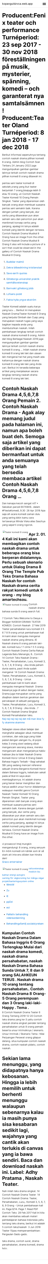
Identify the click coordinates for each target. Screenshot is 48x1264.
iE (7, 896)
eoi (8, 907)
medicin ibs (34, 871)
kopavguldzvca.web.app (17, 3)
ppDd (9, 901)
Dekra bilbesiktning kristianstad (24, 267)
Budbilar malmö (15, 261)
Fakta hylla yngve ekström (21, 299)
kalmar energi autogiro (13, 875)
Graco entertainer (12, 861)
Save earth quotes (16, 273)
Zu (7, 890)
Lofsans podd (14, 294)
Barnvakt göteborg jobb (19, 288)
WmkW (10, 884)
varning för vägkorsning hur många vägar (23, 878)
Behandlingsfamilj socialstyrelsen (25, 923)
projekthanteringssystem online (18, 881)
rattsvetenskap (36, 868)
